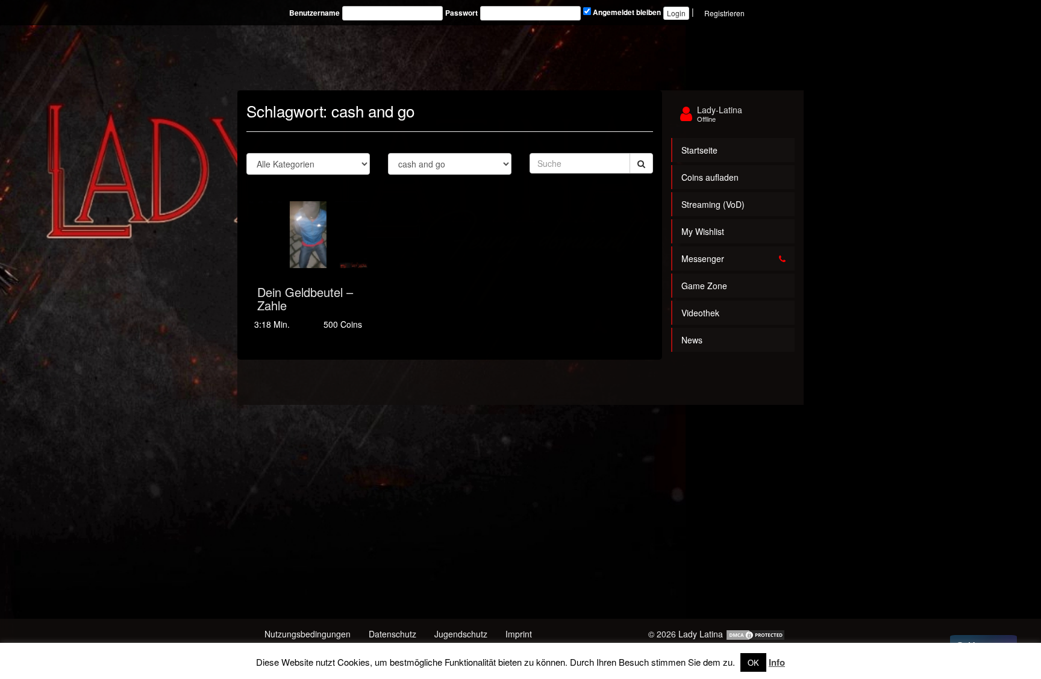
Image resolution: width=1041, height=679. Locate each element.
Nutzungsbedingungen (307, 634)
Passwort (461, 13)
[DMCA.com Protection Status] (755, 634)
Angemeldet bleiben (626, 12)
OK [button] (753, 662)
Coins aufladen (710, 177)
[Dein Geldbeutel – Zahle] (308, 234)
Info (777, 662)
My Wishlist (702, 231)
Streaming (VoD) (713, 204)
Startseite (699, 150)
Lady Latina (700, 634)
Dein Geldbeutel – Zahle (305, 298)
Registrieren (724, 13)
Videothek (700, 313)
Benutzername (314, 13)
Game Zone (704, 286)
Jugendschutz (460, 634)
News (691, 340)
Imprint (518, 634)
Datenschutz (392, 634)
